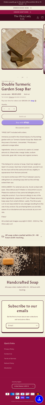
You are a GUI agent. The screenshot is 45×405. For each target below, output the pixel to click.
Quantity (4, 104)
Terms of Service (10, 358)
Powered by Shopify (29, 401)
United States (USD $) (21, 386)
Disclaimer (8, 368)
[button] (22, 236)
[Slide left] (18, 77)
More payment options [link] (23, 127)
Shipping (11, 97)
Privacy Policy (9, 349)
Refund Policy (9, 363)
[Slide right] (27, 77)
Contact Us (8, 354)
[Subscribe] (36, 325)
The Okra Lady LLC (19, 401)
